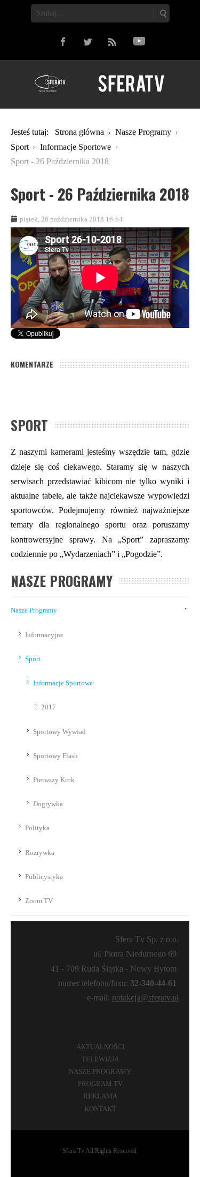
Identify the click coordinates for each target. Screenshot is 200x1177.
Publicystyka (44, 877)
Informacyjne (44, 635)
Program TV (100, 1084)
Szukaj (163, 13)
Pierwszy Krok (54, 780)
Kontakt (100, 1109)
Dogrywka (48, 804)
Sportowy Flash (55, 756)
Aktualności (100, 1047)
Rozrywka (39, 853)
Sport (33, 659)
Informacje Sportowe (63, 683)
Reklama (100, 1096)
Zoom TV (39, 901)
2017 (48, 707)
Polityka (37, 828)
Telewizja (100, 1059)
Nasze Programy (34, 610)
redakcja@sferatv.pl (145, 997)
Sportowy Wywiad (59, 732)
